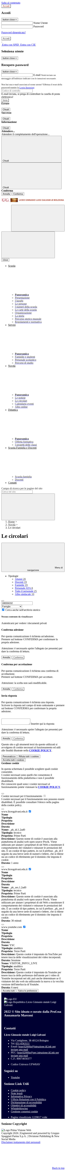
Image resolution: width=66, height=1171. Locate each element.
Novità (11, 524)
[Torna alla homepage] (33, 200)
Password (38, 26)
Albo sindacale (24, 594)
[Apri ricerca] (38, 218)
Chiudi (6, 109)
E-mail (36, 75)
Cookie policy (18, 1090)
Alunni (20, 579)
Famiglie (21, 585)
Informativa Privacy (21, 1096)
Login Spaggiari (26, 87)
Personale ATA (24, 588)
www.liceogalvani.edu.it (14, 811)
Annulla (6, 194)
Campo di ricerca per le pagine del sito (21, 488)
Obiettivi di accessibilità (23, 1105)
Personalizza (9, 756)
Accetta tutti (13, 760)
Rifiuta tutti (29, 756)
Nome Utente (40, 22)
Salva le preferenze (27, 991)
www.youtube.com (12, 927)
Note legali (17, 1093)
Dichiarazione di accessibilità (26, 1102)
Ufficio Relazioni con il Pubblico (28, 1099)
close (5, 260)
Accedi (6, 6)
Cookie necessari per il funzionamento (22, 796)
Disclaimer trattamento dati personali (20, 1142)
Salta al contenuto (10, 2)
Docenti (21, 582)
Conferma (18, 194)
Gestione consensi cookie (24, 1111)
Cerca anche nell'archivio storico (22, 609)
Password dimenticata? (13, 32)
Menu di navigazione (45, 568)
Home (11, 521)
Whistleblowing (19, 1108)
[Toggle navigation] (28, 244)
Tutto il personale (26, 591)
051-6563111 (23, 1043)
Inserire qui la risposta (42, 723)
